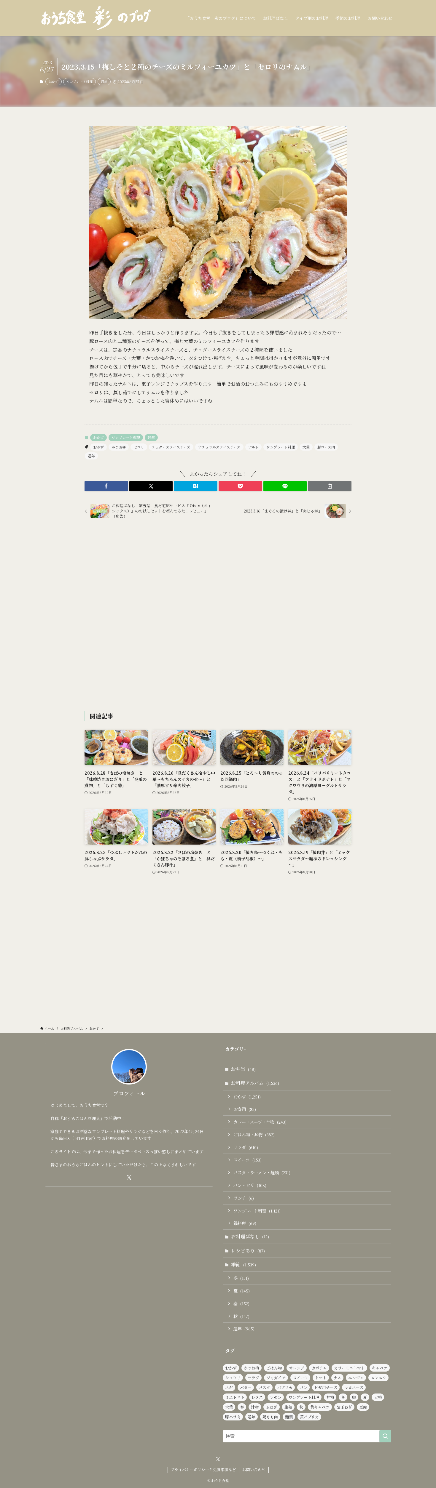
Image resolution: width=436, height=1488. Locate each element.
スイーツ (247, 1160)
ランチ (243, 1198)
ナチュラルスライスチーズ (219, 446)
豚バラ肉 (233, 1417)
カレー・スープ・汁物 (260, 1122)
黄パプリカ (309, 1417)
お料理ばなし (250, 1236)
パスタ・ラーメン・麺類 (261, 1172)
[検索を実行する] (385, 1436)
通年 (104, 81)
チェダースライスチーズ (171, 446)
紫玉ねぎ (344, 1407)
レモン (275, 1397)
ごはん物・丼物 (254, 1134)
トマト (321, 1377)
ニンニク (378, 1377)
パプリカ (284, 1387)
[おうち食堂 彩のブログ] (96, 18)
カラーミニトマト (349, 1368)
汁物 (255, 1407)
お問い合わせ (253, 1469)
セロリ (138, 446)
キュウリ (233, 1377)
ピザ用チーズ (325, 1387)
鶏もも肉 (270, 1417)
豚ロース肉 (326, 446)
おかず (53, 81)
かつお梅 (119, 446)
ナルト (253, 446)
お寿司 (244, 1109)
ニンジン (356, 1377)
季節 (243, 1264)
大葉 (306, 446)
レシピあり (248, 1250)
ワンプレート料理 (79, 81)
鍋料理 (244, 1223)
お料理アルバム (255, 1082)
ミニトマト (234, 1397)
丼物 (330, 1397)
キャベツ (379, 1368)
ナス (337, 1377)
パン (303, 1387)
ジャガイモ (276, 1377)
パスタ (264, 1387)
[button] (106, 486)
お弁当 (243, 1069)
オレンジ (296, 1368)
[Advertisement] (218, 616)
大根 (378, 1397)
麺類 (289, 1417)
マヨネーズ (353, 1387)
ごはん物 (274, 1368)
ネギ (229, 1387)
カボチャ (319, 1368)
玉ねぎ (271, 1407)
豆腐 (363, 1407)
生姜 (288, 1407)
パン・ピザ (249, 1185)
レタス (257, 1397)
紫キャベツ (320, 1407)
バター (246, 1387)
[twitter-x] (129, 1178)
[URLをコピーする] (329, 486)
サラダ (245, 1147)
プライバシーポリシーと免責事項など (203, 1469)
